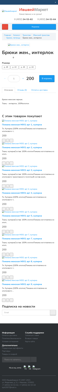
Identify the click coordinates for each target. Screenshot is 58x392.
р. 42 (14, 67)
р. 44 (31, 67)
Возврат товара (31, 338)
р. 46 (23, 67)
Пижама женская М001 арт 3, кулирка (22, 170)
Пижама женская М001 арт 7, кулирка (22, 238)
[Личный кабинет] (54, 2)
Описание (8, 90)
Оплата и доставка (39, 90)
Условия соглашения (10, 341)
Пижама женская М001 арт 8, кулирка (22, 261)
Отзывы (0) (22, 90)
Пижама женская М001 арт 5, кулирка (22, 215)
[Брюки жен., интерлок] (18, 45)
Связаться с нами (32, 335)
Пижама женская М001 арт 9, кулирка (22, 284)
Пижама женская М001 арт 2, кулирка (22, 147)
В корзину (47, 78)
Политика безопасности (11, 338)
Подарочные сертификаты (12, 348)
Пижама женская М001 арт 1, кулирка (22, 124)
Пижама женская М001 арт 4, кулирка (22, 193)
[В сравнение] (11, 140)
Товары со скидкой (9, 354)
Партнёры (6, 351)
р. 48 (6, 67)
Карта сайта (30, 341)
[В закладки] (7, 140)
